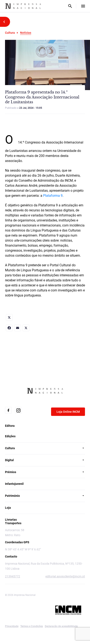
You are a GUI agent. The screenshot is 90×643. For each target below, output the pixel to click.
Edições (10, 436)
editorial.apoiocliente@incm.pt (65, 576)
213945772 (12, 576)
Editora (10, 425)
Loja (8, 507)
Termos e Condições (31, 626)
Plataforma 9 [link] (53, 196)
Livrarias (11, 519)
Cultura (10, 32)
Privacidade (11, 626)
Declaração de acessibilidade (61, 626)
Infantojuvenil (14, 483)
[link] (9, 317)
